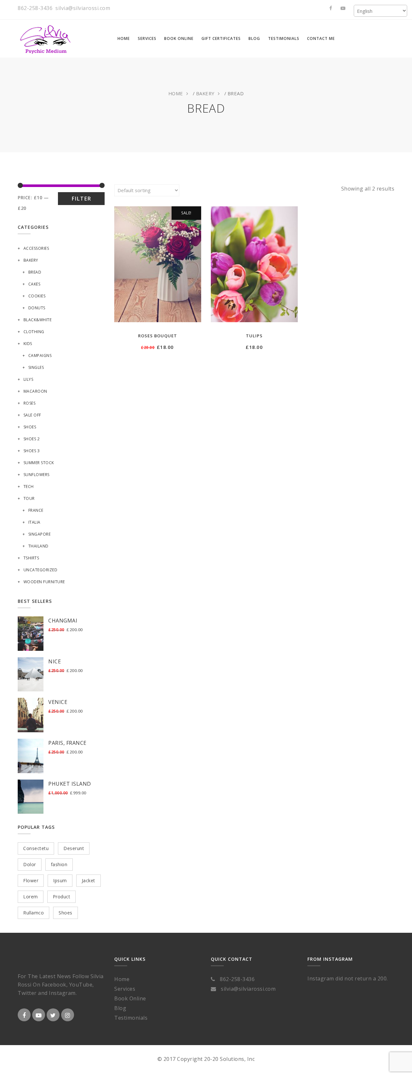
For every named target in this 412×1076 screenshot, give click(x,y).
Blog (120, 1008)
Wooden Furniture (44, 582)
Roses (29, 403)
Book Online (130, 998)
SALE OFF (32, 415)
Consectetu (36, 848)
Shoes (29, 427)
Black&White (37, 320)
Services (124, 988)
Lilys (28, 379)
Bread (34, 272)
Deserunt (73, 848)
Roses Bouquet (157, 336)
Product (61, 897)
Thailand (38, 546)
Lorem (30, 897)
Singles (36, 367)
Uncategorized (40, 570)
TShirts (31, 558)
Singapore (39, 534)
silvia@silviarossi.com (82, 8)
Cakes (34, 284)
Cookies (36, 296)
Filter (81, 198)
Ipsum (60, 880)
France (35, 510)
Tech (28, 486)
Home (175, 93)
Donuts (36, 308)
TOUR (29, 498)
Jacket (88, 880)
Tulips (254, 336)
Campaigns (40, 355)
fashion (59, 864)
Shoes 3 (31, 451)
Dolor (29, 864)
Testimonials (130, 1017)
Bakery (205, 93)
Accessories (36, 248)
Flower (30, 880)
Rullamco (33, 913)
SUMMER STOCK (38, 462)
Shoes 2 (31, 439)
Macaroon (35, 391)
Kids (27, 343)
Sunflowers (36, 474)
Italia (34, 522)
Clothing (33, 331)
